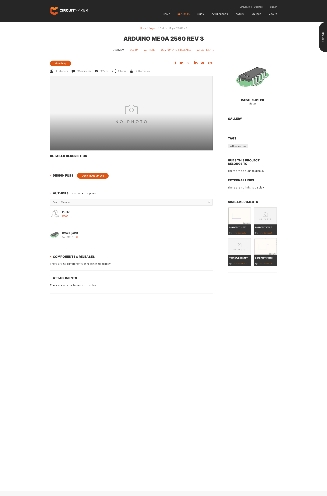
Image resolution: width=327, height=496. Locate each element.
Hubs (200, 14)
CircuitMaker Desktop (251, 6)
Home (166, 14)
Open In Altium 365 (93, 175)
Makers (256, 14)
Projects (184, 14)
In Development (238, 146)
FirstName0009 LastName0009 (273, 232)
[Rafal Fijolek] (252, 78)
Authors (149, 49)
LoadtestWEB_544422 (266, 227)
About (273, 14)
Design (134, 49)
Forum (240, 14)
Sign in (273, 6)
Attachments (205, 49)
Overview (118, 49)
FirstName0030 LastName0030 (248, 232)
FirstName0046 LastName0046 (273, 263)
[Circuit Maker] (69, 10)
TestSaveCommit (238, 258)
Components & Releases (176, 49)
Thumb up (60, 63)
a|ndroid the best (242, 263)
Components (220, 14)
